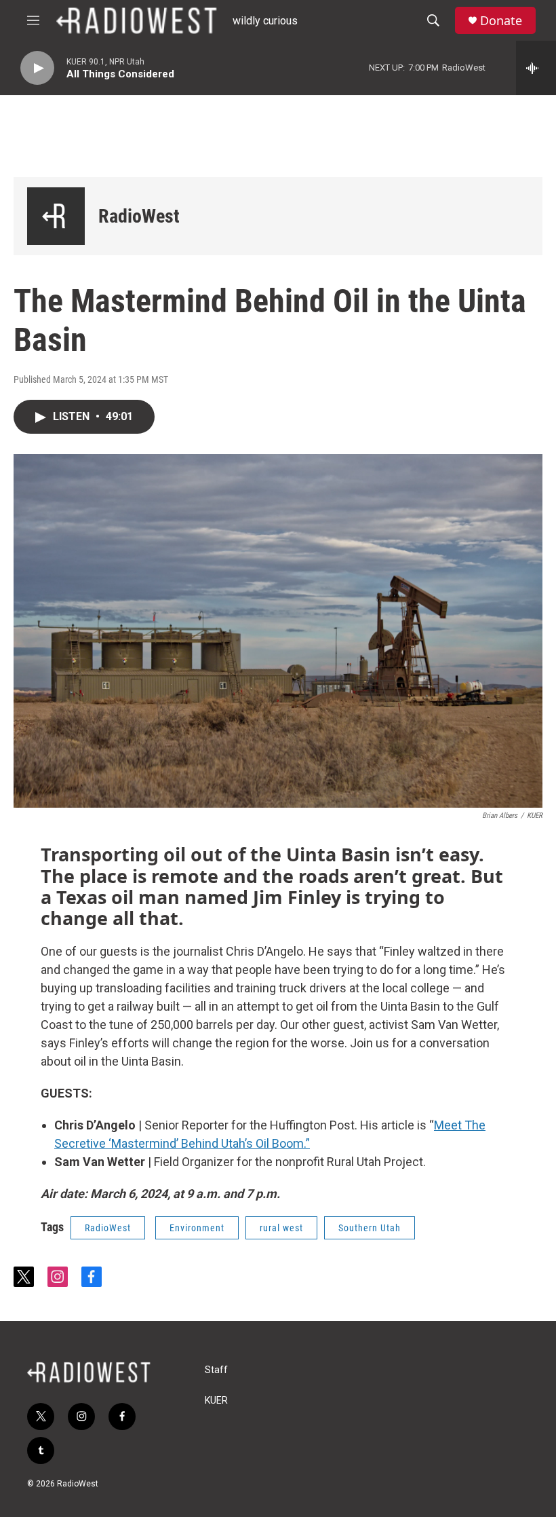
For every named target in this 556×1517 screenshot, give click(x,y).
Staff (216, 1370)
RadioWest (139, 216)
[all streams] (536, 68)
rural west (281, 1227)
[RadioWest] (56, 216)
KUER (216, 1401)
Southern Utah (369, 1227)
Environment (197, 1227)
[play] (37, 68)
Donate (501, 21)
